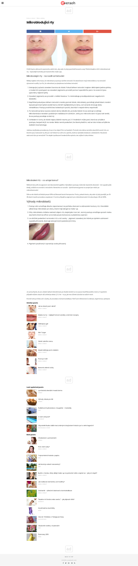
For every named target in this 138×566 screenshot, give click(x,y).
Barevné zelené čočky (46, 368)
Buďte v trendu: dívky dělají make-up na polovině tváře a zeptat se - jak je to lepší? (67, 473)
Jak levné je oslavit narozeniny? (49, 464)
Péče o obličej (40, 18)
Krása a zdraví (31, 18)
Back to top (69, 557)
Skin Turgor (42, 332)
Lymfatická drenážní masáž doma (50, 390)
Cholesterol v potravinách (47, 438)
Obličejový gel (43, 324)
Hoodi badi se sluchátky (46, 508)
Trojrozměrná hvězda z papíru (48, 455)
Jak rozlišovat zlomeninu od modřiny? (51, 482)
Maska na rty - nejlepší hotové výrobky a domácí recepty (58, 315)
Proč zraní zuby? (44, 447)
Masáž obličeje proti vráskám (48, 350)
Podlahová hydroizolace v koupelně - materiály (54, 408)
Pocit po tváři (42, 359)
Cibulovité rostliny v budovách (49, 526)
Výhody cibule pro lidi (45, 399)
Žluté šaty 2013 (43, 534)
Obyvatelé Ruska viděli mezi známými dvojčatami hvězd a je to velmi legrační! (66, 425)
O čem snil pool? (44, 417)
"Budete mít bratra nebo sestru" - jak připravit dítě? (56, 499)
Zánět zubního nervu (45, 341)
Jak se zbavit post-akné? (47, 306)
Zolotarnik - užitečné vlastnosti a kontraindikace (55, 491)
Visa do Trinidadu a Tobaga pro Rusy (51, 517)
